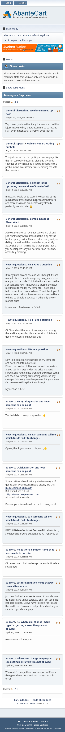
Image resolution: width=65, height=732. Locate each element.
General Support (15, 143)
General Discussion (17, 110)
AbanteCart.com (26, 703)
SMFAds (8, 728)
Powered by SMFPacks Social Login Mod (43, 728)
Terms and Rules (30, 721)
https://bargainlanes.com (18, 487)
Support (10, 401)
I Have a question (38, 349)
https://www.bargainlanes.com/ (22, 494)
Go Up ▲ (44, 721)
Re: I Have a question (40, 264)
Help (19, 721)
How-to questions (16, 264)
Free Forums (19, 728)
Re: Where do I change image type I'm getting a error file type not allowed (28, 625)
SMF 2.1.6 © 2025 (25, 725)
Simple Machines (41, 725)
